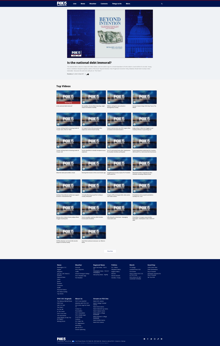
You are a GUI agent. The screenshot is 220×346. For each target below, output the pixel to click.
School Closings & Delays (82, 273)
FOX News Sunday (62, 291)
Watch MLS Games (98, 322)
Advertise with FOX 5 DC (82, 303)
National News (61, 277)
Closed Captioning (80, 329)
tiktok (158, 339)
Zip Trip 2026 (151, 277)
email (161, 339)
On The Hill (60, 309)
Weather (78, 265)
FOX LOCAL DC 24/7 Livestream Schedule (135, 278)
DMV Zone (60, 303)
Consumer (60, 285)
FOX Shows (133, 271)
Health (59, 287)
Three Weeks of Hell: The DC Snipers (64, 318)
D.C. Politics (114, 267)
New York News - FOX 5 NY (100, 268)
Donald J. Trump (115, 278)
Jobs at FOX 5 (79, 327)
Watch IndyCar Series (99, 311)
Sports (59, 281)
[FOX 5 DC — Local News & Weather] (62, 4)
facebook (147, 339)
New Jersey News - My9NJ (100, 274)
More (128, 4)
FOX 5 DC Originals (64, 299)
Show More (110, 251)
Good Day (151, 265)
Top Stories (60, 294)
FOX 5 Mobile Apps (80, 315)
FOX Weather (79, 278)
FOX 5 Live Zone (61, 313)
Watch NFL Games (98, 301)
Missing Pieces (61, 321)
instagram (154, 339)
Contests (77, 319)
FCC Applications (79, 323)
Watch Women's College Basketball (100, 317)
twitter (151, 339)
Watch (132, 265)
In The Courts (61, 311)
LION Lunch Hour (152, 267)
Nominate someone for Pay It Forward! (154, 274)
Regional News (99, 265)
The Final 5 (60, 307)
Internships (78, 325)
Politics (114, 265)
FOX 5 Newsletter (80, 313)
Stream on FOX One (100, 299)
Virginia (59, 269)
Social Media (78, 317)
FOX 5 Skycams (79, 269)
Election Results (115, 275)
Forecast (77, 267)
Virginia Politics (115, 271)
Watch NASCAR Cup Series (100, 309)
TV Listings (133, 267)
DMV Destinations (153, 269)
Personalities (78, 311)
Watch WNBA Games (99, 320)
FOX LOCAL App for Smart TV (82, 306)
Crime (58, 279)
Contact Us (78, 309)
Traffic (77, 271)
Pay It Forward (152, 271)
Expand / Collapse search (162, 3)
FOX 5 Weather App (80, 275)
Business (59, 283)
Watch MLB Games (98, 307)
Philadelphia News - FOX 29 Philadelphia (101, 271)
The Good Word (61, 315)
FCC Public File (79, 321)
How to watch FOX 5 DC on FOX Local (136, 274)
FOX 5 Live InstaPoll (80, 301)
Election (113, 273)
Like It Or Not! (61, 305)
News (59, 265)
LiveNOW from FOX (135, 269)
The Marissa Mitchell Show (64, 301)
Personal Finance (62, 289)
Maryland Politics (116, 269)
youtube (144, 339)
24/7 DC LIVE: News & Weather (63, 274)
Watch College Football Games (99, 304)
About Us (78, 299)
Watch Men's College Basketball (99, 313)
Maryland (59, 271)
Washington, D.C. (62, 267)
